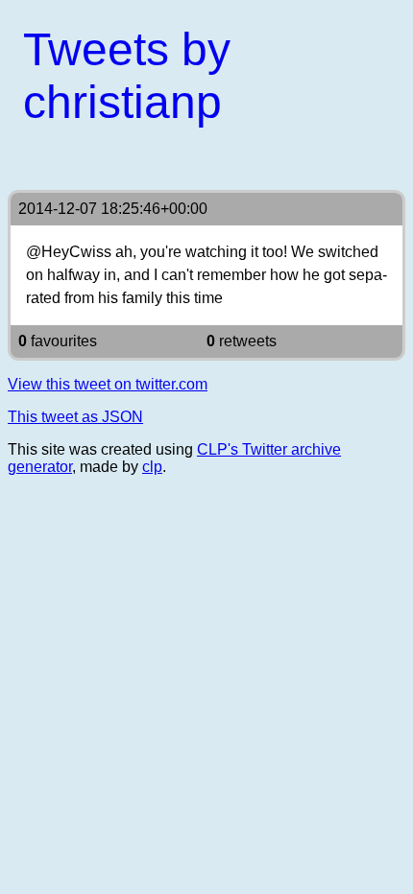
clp (152, 467)
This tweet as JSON (75, 417)
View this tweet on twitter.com (107, 384)
